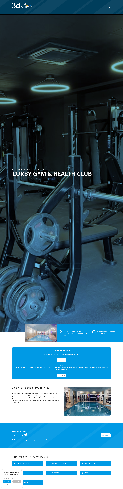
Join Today (61, 360)
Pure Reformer (90, 7)
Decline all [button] (17, 481)
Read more (12, 478)
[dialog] (12, 478)
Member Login (107, 7)
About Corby (52, 7)
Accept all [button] (7, 481)
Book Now (61, 375)
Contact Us (98, 7)
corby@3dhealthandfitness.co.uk (106, 331)
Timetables (66, 7)
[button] (12, 485)
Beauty (82, 7)
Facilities (59, 7)
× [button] (21, 471)
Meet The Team (75, 7)
